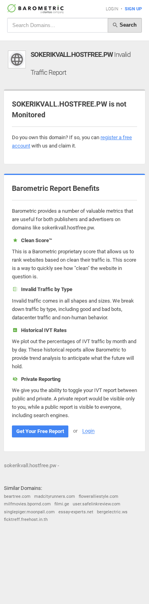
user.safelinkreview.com (96, 504)
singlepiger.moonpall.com (29, 512)
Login (112, 9)
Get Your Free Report (40, 431)
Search (127, 25)
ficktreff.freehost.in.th (26, 519)
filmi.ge (61, 504)
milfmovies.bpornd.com (27, 504)
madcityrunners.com (54, 496)
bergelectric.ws (112, 512)
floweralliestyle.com (98, 496)
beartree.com (17, 496)
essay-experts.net (75, 512)
